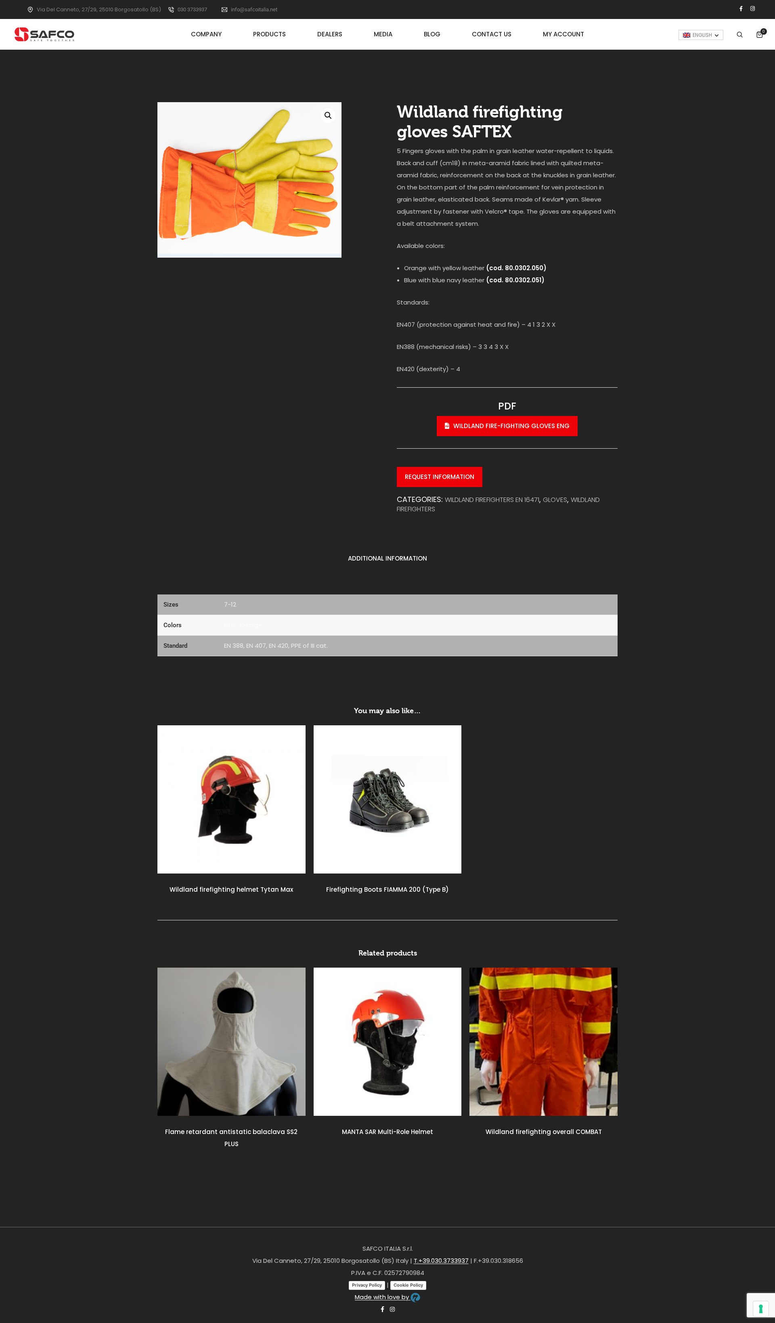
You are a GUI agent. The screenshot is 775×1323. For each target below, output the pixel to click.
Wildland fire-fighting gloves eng (511, 426)
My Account (563, 34)
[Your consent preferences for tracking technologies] (761, 1309)
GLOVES (555, 499)
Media (383, 34)
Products (269, 34)
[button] (328, 115)
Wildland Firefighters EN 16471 (492, 499)
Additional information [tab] (387, 558)
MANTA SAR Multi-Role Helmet (387, 1132)
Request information (439, 476)
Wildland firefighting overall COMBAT (544, 1132)
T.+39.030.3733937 (441, 1260)
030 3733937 (192, 9)
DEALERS (329, 34)
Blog (432, 34)
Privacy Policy (367, 1285)
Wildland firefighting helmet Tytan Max (231, 889)
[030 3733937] (171, 10)
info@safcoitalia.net (254, 9)
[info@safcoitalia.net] (224, 10)
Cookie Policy (408, 1285)
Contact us (491, 34)
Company (206, 34)
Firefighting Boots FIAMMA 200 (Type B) (387, 889)
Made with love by (383, 1297)
